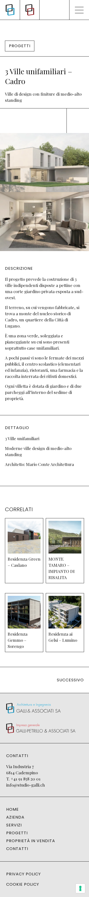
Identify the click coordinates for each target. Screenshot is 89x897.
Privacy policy (23, 874)
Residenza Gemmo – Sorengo (17, 640)
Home (12, 809)
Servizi (14, 825)
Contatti (17, 849)
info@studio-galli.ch (25, 785)
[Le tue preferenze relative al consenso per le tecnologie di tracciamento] (80, 888)
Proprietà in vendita (30, 841)
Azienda (15, 817)
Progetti (17, 833)
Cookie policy (22, 884)
